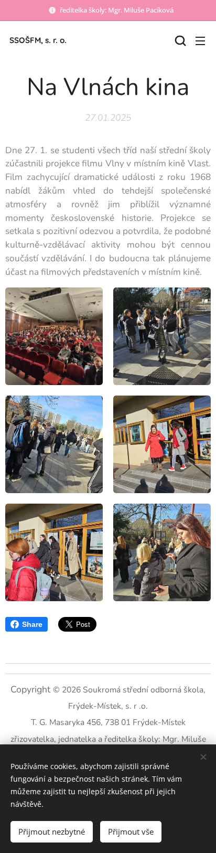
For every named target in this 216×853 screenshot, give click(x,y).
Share (32, 624)
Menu (200, 40)
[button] (179, 40)
